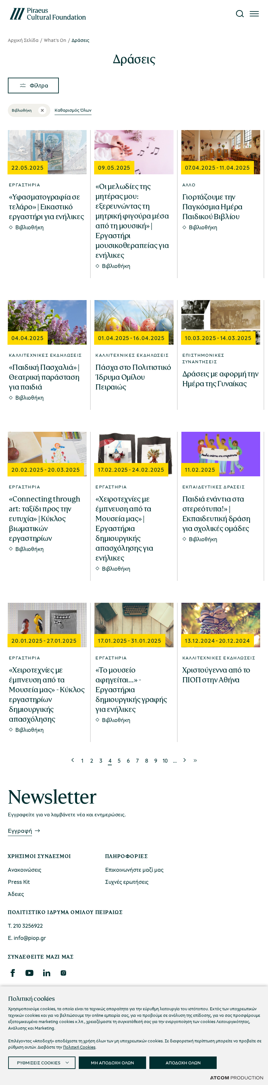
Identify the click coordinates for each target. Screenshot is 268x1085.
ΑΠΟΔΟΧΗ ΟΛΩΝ (183, 1062)
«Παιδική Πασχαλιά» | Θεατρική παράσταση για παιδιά (44, 377)
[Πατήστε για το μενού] (254, 14)
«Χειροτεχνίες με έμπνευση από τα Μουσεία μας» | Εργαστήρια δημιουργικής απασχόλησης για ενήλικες (124, 528)
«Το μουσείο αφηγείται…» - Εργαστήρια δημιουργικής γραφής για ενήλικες (131, 689)
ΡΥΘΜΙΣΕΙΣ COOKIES (38, 1062)
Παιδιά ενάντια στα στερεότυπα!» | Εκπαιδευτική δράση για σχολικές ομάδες (216, 513)
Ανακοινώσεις (24, 869)
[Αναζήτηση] (240, 14)
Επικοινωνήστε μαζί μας (134, 869)
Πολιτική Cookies (79, 1047)
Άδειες (16, 894)
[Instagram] (63, 973)
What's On (55, 40)
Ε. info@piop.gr (27, 938)
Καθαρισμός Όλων (73, 110)
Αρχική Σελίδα (23, 40)
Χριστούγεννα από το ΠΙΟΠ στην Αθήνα (216, 674)
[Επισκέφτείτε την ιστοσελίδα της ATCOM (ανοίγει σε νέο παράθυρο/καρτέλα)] (236, 1077)
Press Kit (19, 881)
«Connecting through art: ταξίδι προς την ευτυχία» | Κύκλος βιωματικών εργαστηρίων (44, 518)
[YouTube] (29, 973)
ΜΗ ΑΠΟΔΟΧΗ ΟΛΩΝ (112, 1062)
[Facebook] (12, 973)
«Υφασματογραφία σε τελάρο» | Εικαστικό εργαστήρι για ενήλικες (46, 206)
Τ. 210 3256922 (25, 925)
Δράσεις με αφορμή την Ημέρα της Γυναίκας (220, 378)
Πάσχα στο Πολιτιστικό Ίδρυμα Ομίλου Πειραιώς (133, 377)
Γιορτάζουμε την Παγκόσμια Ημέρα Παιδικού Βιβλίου (212, 206)
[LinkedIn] (46, 973)
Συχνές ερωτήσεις (126, 881)
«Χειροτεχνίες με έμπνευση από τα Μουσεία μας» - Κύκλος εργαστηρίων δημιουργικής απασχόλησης (47, 694)
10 (165, 760)
